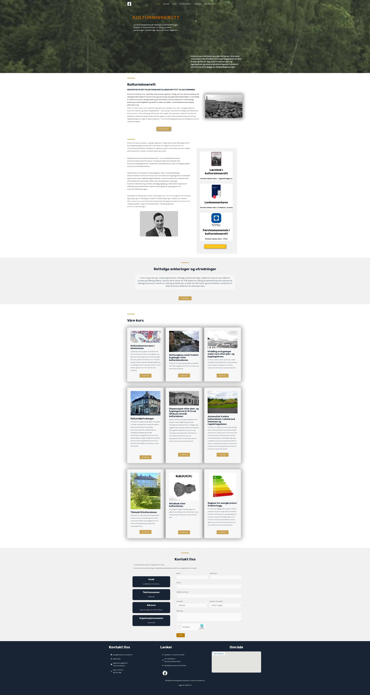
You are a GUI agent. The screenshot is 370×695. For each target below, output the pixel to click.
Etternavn (213, 573)
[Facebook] (129, 4)
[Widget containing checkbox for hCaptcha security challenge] (191, 627)
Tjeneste (179, 601)
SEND (180, 635)
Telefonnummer (182, 592)
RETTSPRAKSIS (185, 4)
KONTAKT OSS (209, 4)
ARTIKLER (197, 4)
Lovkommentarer (216, 202)
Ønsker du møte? (216, 601)
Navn (178, 573)
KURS (174, 4)
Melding (179, 611)
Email (178, 583)
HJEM (158, 4)
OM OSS (166, 4)
